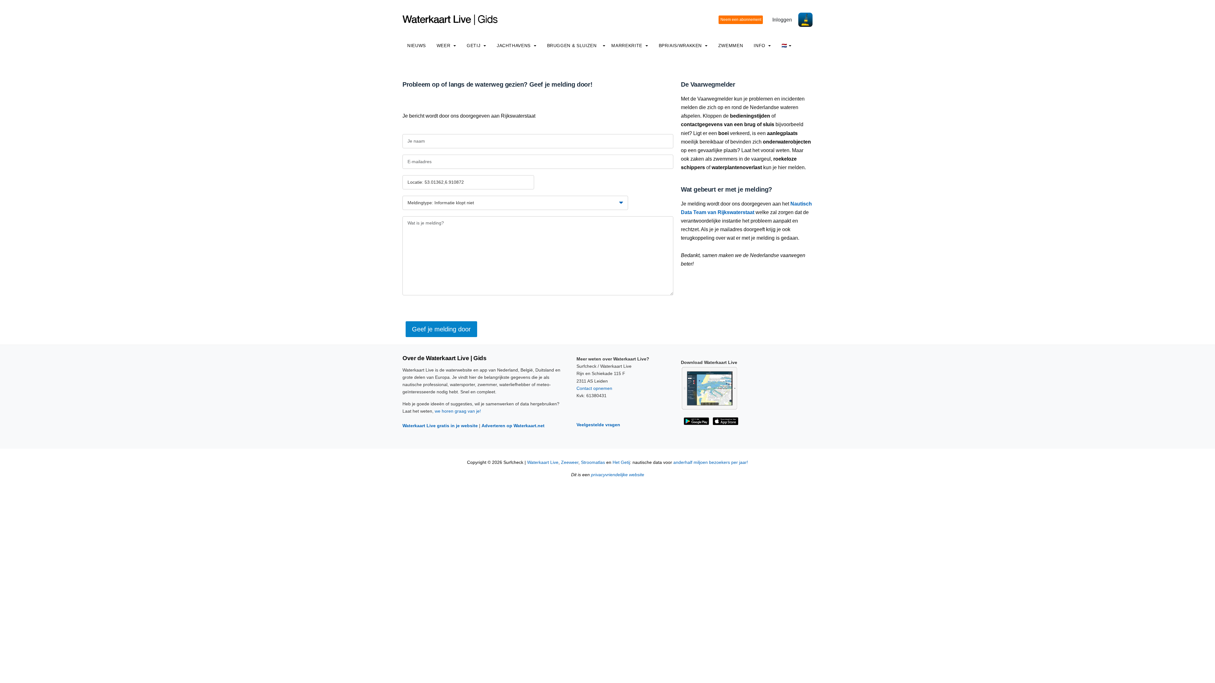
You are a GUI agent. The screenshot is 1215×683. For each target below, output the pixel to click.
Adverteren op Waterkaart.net (513, 425)
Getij (474, 45)
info (760, 45)
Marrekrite (627, 45)
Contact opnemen (594, 388)
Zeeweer (569, 462)
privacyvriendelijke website (617, 474)
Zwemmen (730, 45)
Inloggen (782, 19)
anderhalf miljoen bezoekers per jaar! (710, 462)
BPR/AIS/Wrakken (681, 45)
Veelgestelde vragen (598, 424)
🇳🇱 (784, 45)
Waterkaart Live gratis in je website (440, 425)
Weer (444, 45)
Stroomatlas (593, 462)
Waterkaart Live (542, 462)
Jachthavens (514, 45)
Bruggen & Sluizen (572, 45)
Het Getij (621, 462)
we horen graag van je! (458, 411)
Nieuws (416, 45)
